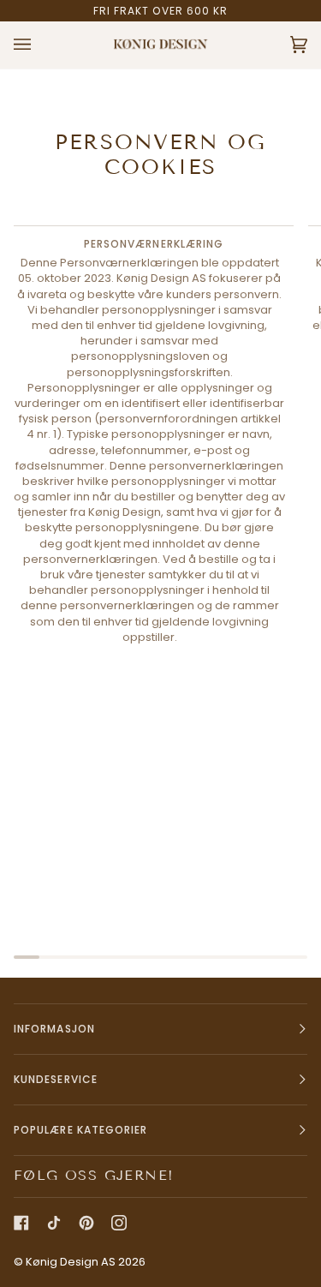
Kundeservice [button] (56, 1079)
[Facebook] (21, 1222)
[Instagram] (119, 1222)
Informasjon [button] (54, 1028)
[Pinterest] (86, 1222)
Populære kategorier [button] (81, 1129)
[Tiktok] (54, 1222)
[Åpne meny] (39, 45)
